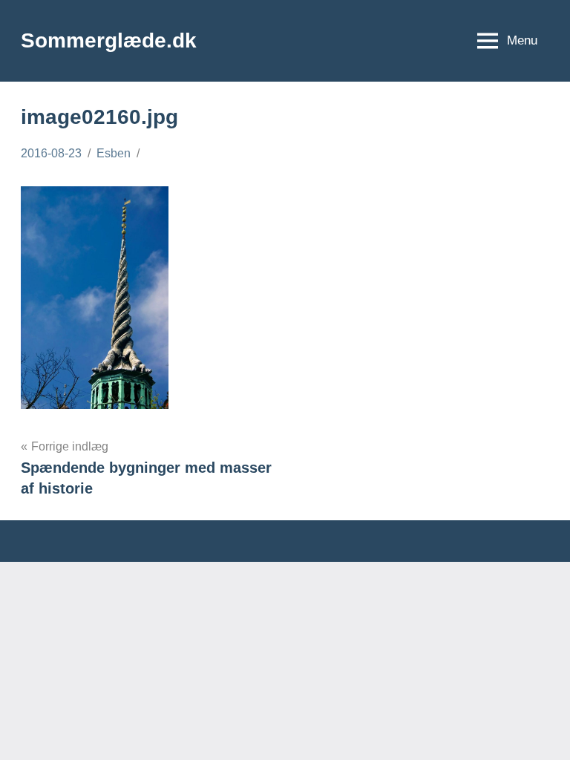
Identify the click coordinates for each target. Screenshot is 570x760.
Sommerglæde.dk (109, 40)
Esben (113, 153)
